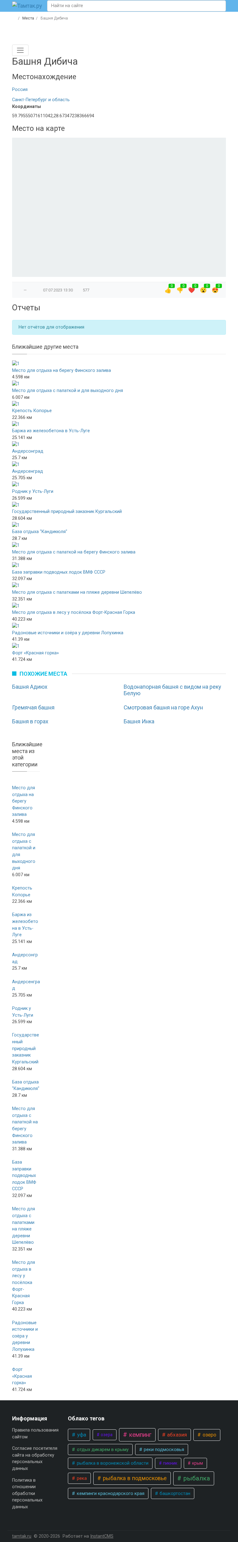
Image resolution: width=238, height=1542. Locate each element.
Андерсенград (27, 471)
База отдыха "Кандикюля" (39, 531)
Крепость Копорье (32, 410)
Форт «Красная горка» (35, 653)
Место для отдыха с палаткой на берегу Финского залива (73, 552)
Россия (20, 89)
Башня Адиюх (29, 686)
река (81, 1478)
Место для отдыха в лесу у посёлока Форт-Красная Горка (73, 612)
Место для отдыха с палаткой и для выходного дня (67, 390)
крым (197, 1463)
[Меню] (20, 50)
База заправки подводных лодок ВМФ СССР (58, 572)
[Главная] (14, 18)
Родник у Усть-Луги (32, 491)
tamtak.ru (21, 1536)
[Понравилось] (19, 290)
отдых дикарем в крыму (102, 1449)
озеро (208, 1435)
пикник (169, 1463)
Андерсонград (27, 451)
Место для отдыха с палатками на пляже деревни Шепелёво (77, 592)
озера (106, 1434)
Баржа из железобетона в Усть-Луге (51, 430)
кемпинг (140, 1434)
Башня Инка (139, 721)
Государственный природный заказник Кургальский (67, 511)
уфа (81, 1435)
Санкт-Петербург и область (41, 99)
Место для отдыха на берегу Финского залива (61, 370)
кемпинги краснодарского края (110, 1493)
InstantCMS (101, 1536)
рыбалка (196, 1478)
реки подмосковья (163, 1449)
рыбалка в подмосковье (134, 1478)
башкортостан (174, 1493)
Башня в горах (30, 721)
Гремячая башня (33, 707)
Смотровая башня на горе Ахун (163, 707)
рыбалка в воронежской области (112, 1463)
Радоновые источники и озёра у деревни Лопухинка (67, 632)
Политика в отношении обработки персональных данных (27, 1494)
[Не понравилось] (31, 290)
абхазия (176, 1435)
